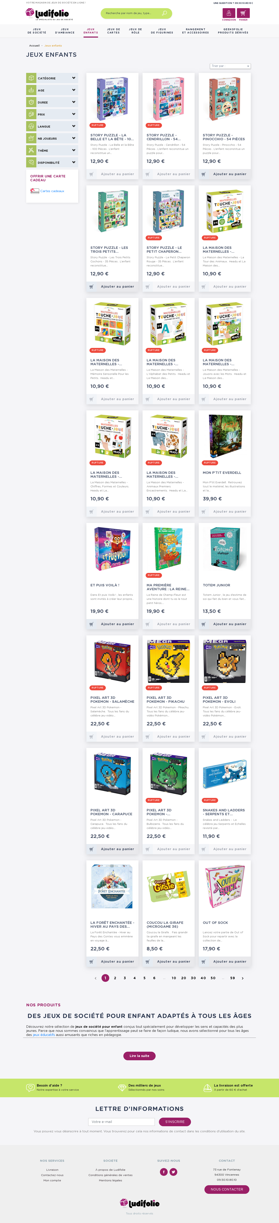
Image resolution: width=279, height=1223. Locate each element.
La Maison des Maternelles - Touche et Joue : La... (224, 250)
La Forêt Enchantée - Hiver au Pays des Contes (112, 925)
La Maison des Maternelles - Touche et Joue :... (108, 362)
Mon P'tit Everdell (222, 472)
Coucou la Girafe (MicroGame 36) (165, 924)
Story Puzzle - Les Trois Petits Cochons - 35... (109, 250)
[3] (127, 162)
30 (193, 978)
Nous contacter (227, 1189)
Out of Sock (215, 922)
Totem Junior (216, 585)
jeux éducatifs (44, 1035)
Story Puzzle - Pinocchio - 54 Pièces (224, 137)
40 (203, 978)
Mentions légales (110, 1180)
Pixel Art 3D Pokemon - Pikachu (166, 699)
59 (232, 978)
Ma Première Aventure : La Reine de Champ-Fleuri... (166, 587)
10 (174, 978)
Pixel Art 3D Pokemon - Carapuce (111, 812)
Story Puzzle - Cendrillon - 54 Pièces (162, 137)
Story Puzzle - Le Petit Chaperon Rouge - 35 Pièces (164, 250)
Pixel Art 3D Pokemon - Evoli (219, 699)
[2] (123, 162)
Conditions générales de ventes (110, 1175)
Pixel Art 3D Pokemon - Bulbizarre (159, 812)
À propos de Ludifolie (110, 1169)
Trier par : (231, 66)
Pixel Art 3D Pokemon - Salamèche (112, 699)
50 (213, 978)
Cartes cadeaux (52, 191)
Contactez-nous (52, 1175)
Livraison (52, 1169)
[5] (133, 162)
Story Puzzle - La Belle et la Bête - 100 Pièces (111, 137)
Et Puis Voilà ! (104, 585)
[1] (120, 162)
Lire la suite (139, 1056)
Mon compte (52, 1180)
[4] (130, 162)
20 (183, 978)
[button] (52, 78)
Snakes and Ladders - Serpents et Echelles (224, 812)
